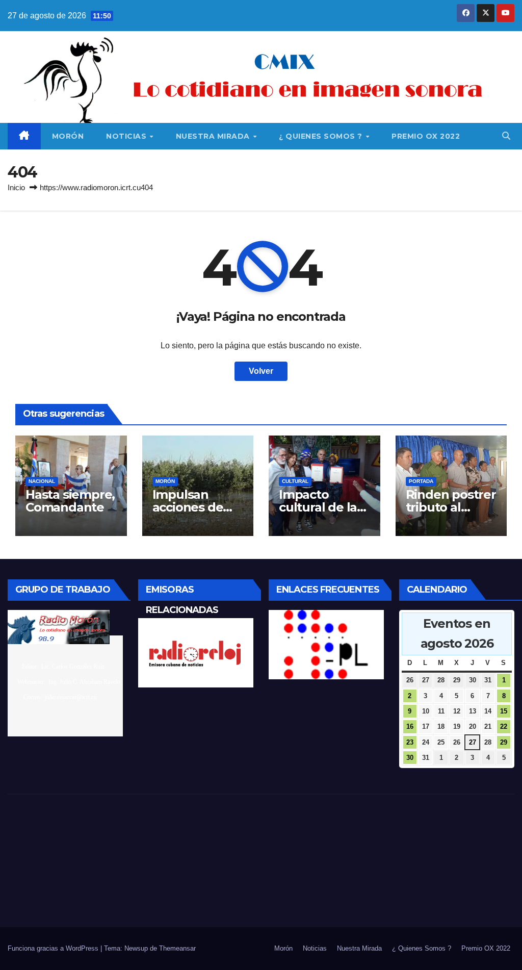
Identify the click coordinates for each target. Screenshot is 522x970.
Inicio (16, 187)
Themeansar (177, 948)
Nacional (42, 481)
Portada (421, 481)
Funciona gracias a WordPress (54, 948)
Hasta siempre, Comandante (70, 501)
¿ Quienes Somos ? (321, 136)
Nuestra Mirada (214, 136)
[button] (506, 136)
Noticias (127, 136)
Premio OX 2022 (426, 136)
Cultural (295, 481)
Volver (261, 371)
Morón (68, 136)
